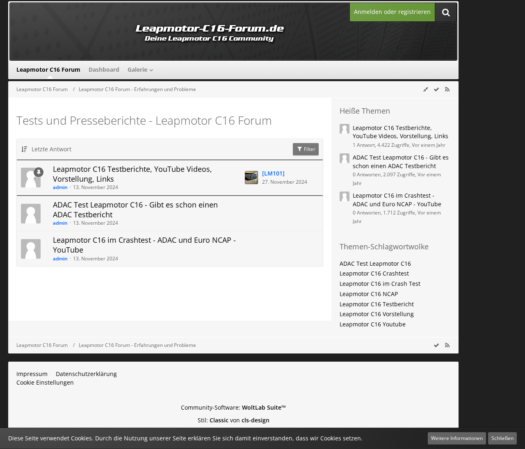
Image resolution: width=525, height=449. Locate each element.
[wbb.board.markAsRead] (436, 89)
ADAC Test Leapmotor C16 (375, 263)
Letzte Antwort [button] (51, 149)
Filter (309, 149)
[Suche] (446, 12)
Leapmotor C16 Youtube (373, 324)
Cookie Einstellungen (45, 382)
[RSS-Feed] (447, 89)
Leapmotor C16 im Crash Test (380, 283)
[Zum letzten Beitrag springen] (251, 177)
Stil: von (233, 420)
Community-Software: (233, 407)
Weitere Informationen (457, 438)
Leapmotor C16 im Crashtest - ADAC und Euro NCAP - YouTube (144, 245)
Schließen (502, 438)
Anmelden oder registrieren (392, 12)
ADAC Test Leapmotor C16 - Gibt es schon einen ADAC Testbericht (135, 209)
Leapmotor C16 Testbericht (377, 304)
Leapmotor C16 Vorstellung (377, 314)
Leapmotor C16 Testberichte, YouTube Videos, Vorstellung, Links (132, 174)
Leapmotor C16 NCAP (369, 294)
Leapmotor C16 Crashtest (374, 273)
